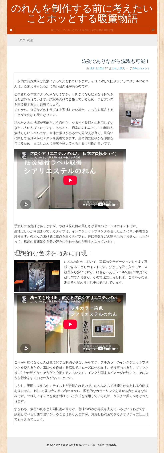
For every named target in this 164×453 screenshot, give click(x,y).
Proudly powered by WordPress (64, 444)
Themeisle (110, 444)
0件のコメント (141, 68)
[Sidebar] (11, 30)
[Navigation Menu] (153, 30)
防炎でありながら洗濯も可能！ (115, 61)
